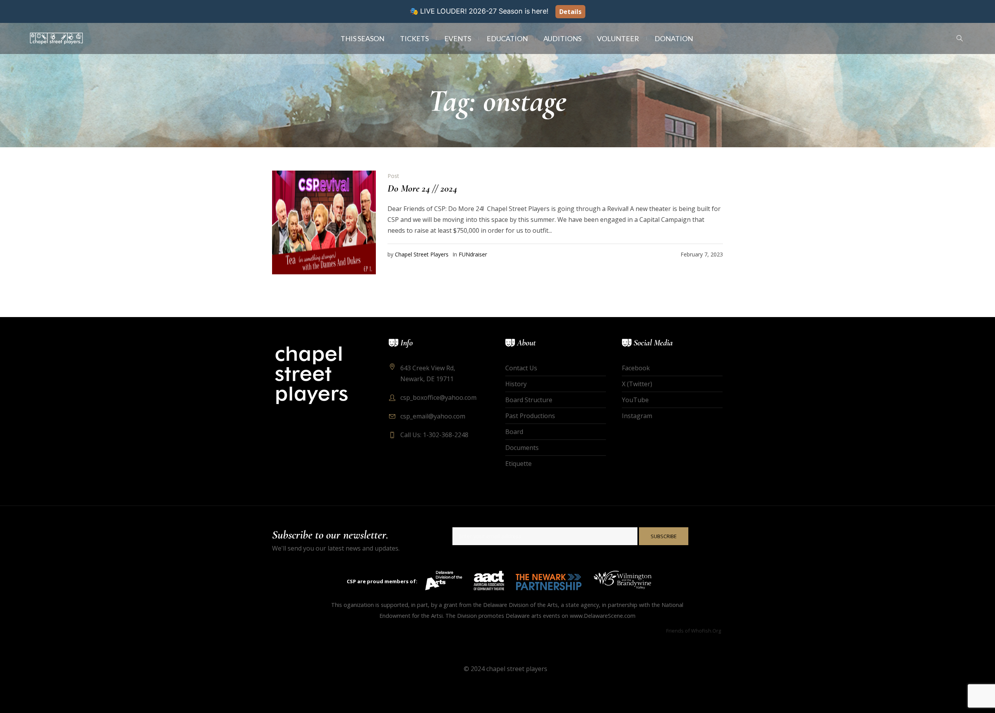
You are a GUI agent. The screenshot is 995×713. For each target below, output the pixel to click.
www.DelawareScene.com (602, 615)
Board (514, 431)
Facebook (636, 368)
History (516, 384)
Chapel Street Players (422, 254)
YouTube (635, 400)
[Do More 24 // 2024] (324, 222)
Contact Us (521, 368)
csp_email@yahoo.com (432, 416)
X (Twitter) (637, 384)
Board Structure (528, 400)
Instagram (637, 415)
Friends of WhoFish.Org (693, 630)
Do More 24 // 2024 (422, 188)
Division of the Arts (533, 604)
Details (570, 11)
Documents (522, 447)
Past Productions (530, 415)
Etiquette (518, 463)
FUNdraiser (473, 254)
